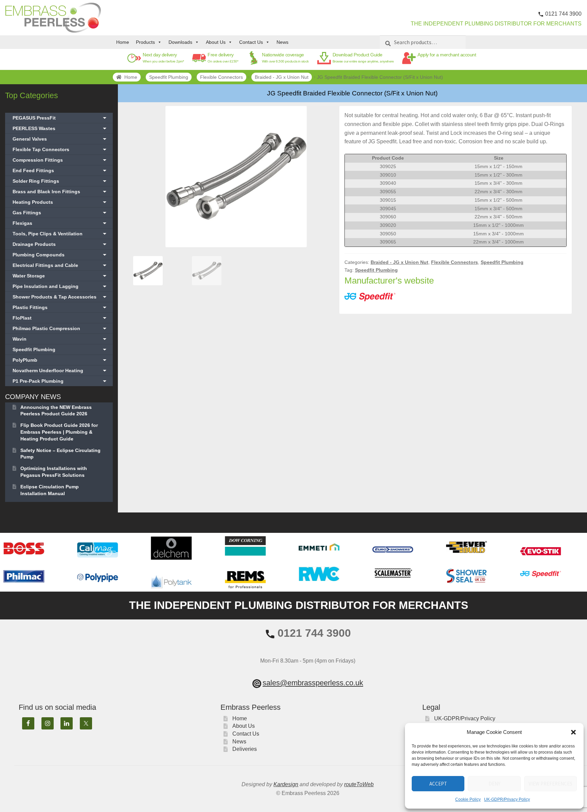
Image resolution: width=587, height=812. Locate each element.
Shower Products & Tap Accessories (60, 296)
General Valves (60, 139)
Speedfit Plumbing (168, 77)
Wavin (60, 339)
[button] (573, 732)
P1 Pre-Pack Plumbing (60, 381)
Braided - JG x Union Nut (281, 77)
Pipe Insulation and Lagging (60, 286)
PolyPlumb (60, 360)
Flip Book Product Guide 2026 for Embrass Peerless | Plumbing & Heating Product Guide (59, 431)
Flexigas (60, 223)
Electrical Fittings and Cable (60, 265)
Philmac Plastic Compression (60, 328)
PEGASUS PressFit (60, 117)
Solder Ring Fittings (60, 181)
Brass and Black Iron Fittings (60, 191)
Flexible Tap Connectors (60, 149)
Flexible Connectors (221, 77)
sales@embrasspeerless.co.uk (313, 683)
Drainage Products (60, 244)
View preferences (550, 783)
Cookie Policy (468, 799)
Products (145, 42)
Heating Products (60, 202)
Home (122, 42)
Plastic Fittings (60, 307)
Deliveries (244, 749)
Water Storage (60, 275)
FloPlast (60, 317)
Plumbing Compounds (60, 254)
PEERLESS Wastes (60, 128)
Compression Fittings (60, 160)
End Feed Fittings (60, 170)
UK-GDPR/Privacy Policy (507, 799)
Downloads (180, 42)
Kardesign (285, 784)
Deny (494, 783)
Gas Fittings (60, 212)
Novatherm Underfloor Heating (60, 370)
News (282, 42)
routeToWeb (359, 784)
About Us (216, 42)
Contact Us (251, 42)
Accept (438, 783)
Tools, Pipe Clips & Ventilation (60, 233)
